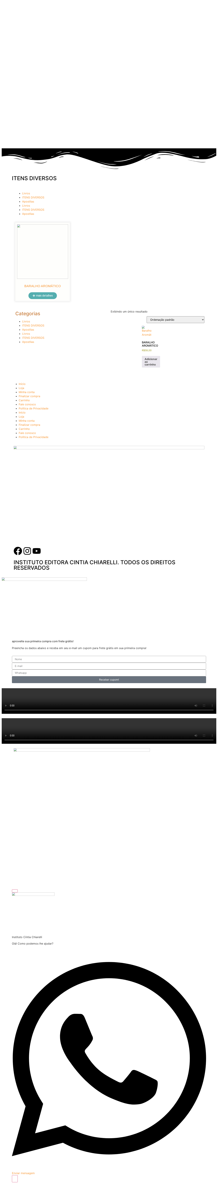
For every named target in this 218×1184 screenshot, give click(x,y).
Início (22, 384)
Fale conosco (27, 404)
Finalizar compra (29, 396)
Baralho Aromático (42, 286)
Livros (26, 193)
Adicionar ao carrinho (151, 361)
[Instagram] (27, 551)
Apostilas (28, 201)
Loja (21, 388)
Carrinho (24, 400)
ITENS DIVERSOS (33, 197)
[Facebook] (18, 551)
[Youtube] (36, 551)
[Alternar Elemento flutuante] (15, 1178)
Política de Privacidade (33, 408)
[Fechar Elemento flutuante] (15, 890)
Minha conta (27, 392)
